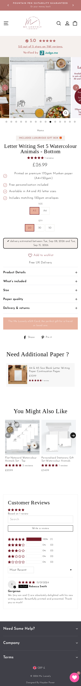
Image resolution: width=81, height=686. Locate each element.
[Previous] (8, 5)
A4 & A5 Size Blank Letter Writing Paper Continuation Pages (49, 370)
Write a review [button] (40, 528)
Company (11, 643)
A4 (45, 211)
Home (40, 130)
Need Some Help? (19, 629)
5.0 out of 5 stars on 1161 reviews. (40, 46)
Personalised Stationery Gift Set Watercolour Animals (57, 459)
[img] (27, 582)
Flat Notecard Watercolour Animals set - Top (21, 459)
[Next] (73, 5)
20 (29, 228)
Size (40, 204)
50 (49, 228)
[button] (36, 158)
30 (39, 228)
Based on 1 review (18, 514)
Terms (8, 657)
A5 (34, 211)
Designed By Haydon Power (40, 682)
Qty (40, 221)
